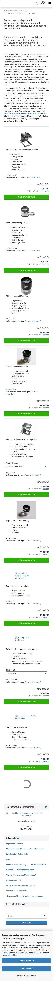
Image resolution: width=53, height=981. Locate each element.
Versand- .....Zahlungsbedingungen (20, 870)
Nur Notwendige (27, 969)
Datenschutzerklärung (10, 955)
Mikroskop (8, 67)
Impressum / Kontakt (14, 844)
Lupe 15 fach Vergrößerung (17, 520)
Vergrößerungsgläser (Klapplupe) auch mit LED (22, 113)
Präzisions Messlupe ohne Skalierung (21, 649)
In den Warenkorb (26, 197)
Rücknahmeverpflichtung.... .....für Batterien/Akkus (26, 864)
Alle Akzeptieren (26, 961)
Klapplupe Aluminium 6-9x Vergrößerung (23, 440)
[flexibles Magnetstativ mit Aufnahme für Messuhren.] (26, 814)
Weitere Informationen (26, 975)
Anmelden (26, 923)
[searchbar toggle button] (36, 3)
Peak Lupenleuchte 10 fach (17, 586)
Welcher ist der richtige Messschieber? (21, 875)
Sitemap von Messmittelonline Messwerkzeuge (24, 896)
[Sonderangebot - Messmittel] (46, 807)
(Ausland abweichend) (32, 177)
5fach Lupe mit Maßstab (16, 727)
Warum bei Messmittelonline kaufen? (20, 886)
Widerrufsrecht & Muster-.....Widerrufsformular (25, 849)
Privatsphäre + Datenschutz (17, 854)
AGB (8, 859)
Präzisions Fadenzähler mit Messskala (22, 150)
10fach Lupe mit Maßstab (17, 296)
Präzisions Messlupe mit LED (18, 223)
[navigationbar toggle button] (49, 3)
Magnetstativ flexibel (26, 821)
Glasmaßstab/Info (13, 880)
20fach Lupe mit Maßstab (17, 367)
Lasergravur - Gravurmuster (16, 891)
